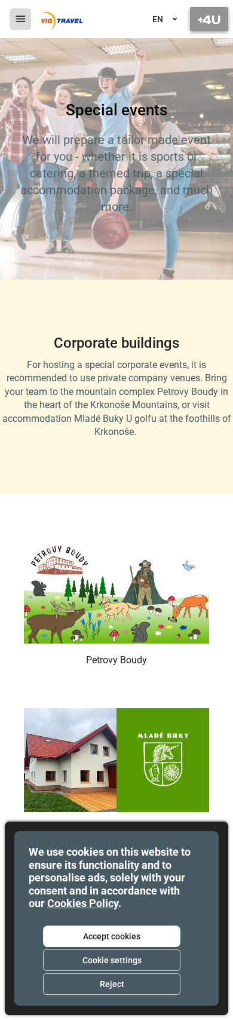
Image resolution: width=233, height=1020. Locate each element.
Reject (112, 984)
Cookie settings (112, 960)
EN (157, 19)
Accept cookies (111, 936)
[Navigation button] (209, 19)
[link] (61, 19)
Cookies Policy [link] (82, 903)
